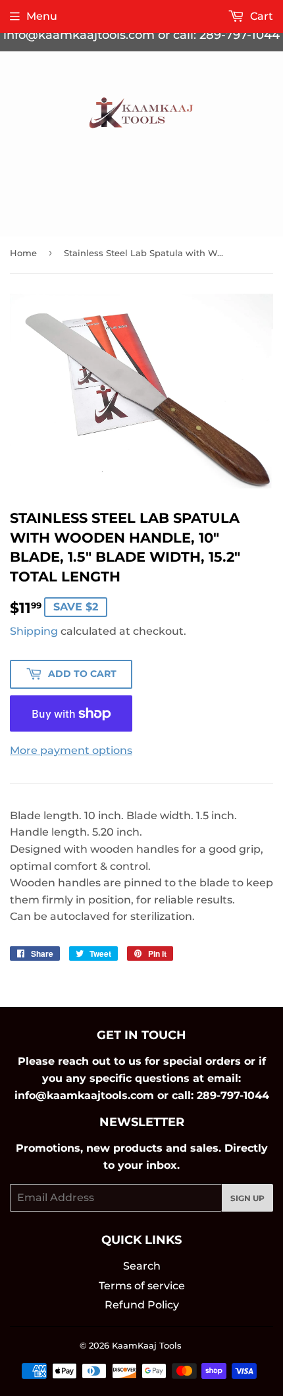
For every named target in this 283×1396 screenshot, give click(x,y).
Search (142, 1266)
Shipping (34, 631)
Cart (260, 16)
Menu (41, 16)
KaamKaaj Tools (147, 1345)
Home (23, 253)
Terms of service (142, 1285)
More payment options (71, 750)
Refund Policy (142, 1305)
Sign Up (247, 1198)
